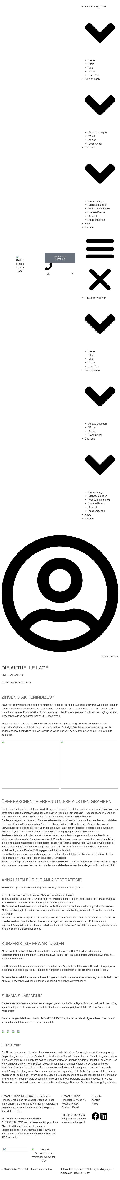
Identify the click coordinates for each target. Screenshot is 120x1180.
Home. (92, 60)
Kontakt (92, 216)
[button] (100, 264)
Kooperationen (96, 219)
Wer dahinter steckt (99, 208)
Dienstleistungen (97, 205)
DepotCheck (95, 143)
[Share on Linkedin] (14, 1032)
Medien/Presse (96, 212)
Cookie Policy (82, 1173)
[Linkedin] (104, 1116)
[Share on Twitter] (9, 1032)
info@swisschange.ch (74, 1118)
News (88, 223)
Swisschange (95, 201)
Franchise (97, 1096)
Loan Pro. (93, 75)
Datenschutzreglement (72, 1169)
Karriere (89, 227)
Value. (91, 71)
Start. (91, 64)
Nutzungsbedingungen (99, 1169)
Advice (92, 140)
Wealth (92, 136)
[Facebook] (95, 1116)
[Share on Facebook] (3, 1032)
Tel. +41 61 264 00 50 (73, 1115)
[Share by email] (19, 1032)
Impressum (66, 1173)
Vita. (90, 67)
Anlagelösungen (97, 132)
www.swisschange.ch (73, 1122)
